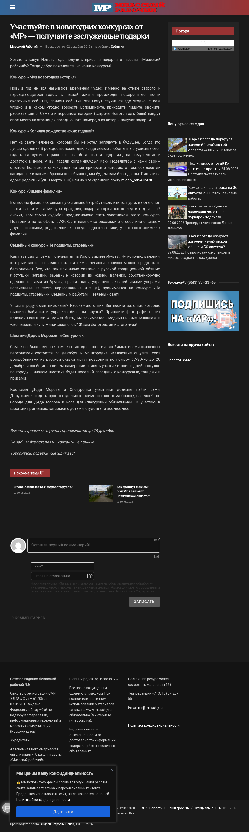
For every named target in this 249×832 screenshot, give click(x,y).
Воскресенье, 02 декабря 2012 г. (69, 46)
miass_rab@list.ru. (137, 180)
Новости (155, 808)
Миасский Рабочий (24, 46)
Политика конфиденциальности (154, 725)
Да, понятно (63, 812)
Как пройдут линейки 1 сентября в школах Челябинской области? (133, 491)
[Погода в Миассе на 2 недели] (220, 48)
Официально (204, 808)
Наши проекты (179, 808)
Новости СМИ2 (179, 360)
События (117, 46)
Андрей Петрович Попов (57, 824)
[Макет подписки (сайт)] (203, 310)
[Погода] (181, 48)
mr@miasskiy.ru (150, 708)
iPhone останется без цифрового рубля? (43, 487)
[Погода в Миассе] (203, 43)
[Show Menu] (12, 7)
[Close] (112, 769)
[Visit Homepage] (128, 7)
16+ (236, 808)
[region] (63, 793)
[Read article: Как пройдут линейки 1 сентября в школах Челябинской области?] (101, 493)
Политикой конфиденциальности (43, 800)
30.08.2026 (23, 492)
